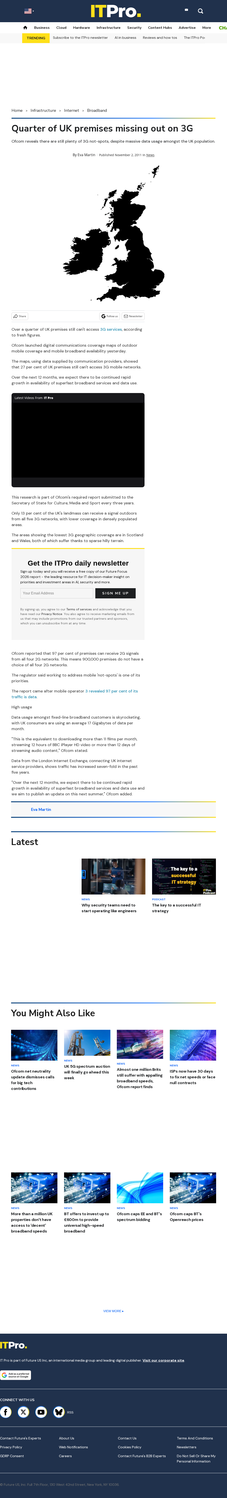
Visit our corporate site (163, 1360)
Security (134, 27)
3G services (111, 329)
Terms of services (79, 609)
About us (66, 1438)
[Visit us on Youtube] (41, 1412)
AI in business (125, 37)
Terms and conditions (195, 1438)
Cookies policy (129, 1447)
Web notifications (73, 1447)
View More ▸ (113, 1311)
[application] (78, 440)
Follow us (112, 316)
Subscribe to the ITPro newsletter (80, 37)
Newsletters (186, 1447)
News (150, 155)
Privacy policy (11, 1447)
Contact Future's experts (20, 1438)
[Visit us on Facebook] (5, 1412)
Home (17, 110)
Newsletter (136, 316)
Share (22, 316)
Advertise (187, 27)
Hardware (81, 27)
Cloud (61, 27)
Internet (71, 110)
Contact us (127, 1438)
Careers (65, 1456)
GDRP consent (12, 1456)
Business (42, 27)
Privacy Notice (51, 614)
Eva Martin (86, 154)
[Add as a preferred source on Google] (15, 1375)
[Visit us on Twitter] (23, 1412)
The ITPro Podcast (199, 37)
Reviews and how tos (160, 37)
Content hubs (160, 27)
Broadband (97, 110)
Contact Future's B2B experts (142, 1456)
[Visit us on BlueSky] (57, 1412)
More (206, 27)
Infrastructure (109, 27)
